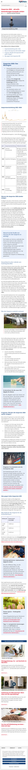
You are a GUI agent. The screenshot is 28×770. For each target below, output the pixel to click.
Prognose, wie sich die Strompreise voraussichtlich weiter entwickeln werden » (13, 488)
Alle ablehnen (14, 761)
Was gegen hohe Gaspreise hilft (12, 56)
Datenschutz (16, 766)
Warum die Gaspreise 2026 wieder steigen (15, 50)
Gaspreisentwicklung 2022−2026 (13, 49)
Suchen (25, 4)
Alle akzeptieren (14, 759)
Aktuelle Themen (23, 1)
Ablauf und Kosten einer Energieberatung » (12, 541)
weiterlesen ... (4, 673)
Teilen (9, 13)
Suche (26, 6)
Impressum (11, 766)
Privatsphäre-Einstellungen (14, 763)
